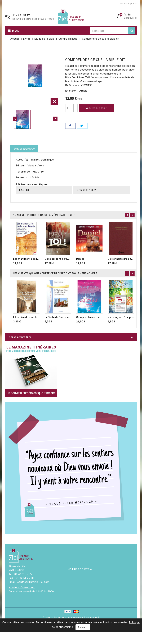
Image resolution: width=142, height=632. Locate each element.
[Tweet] (82, 126)
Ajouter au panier (96, 108)
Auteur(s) (22, 159)
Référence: (72, 85)
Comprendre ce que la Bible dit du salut (100, 317)
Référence (23, 171)
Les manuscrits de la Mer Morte (32, 258)
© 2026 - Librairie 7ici (54, 617)
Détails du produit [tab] (24, 148)
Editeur (20, 165)
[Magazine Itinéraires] (31, 370)
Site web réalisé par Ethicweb (83, 617)
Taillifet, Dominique (42, 159)
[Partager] (70, 126)
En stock (70, 90)
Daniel (80, 258)
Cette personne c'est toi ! (60, 258)
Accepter (83, 627)
